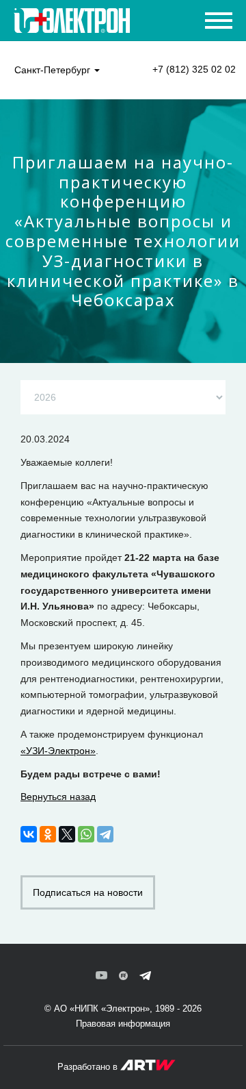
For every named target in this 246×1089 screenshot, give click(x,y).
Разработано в (88, 1067)
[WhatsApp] (86, 834)
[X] (67, 834)
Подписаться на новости (88, 892)
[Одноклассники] (48, 834)
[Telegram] (105, 834)
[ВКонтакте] (28, 834)
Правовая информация (123, 1023)
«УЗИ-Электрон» (58, 750)
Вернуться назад (58, 796)
